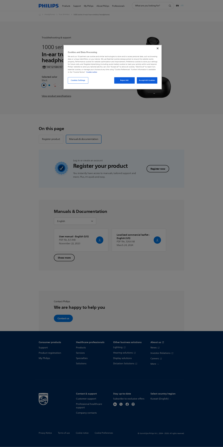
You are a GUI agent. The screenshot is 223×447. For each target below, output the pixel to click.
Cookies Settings (78, 80)
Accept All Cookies (147, 80)
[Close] (157, 48)
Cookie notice (91, 72)
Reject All (124, 80)
